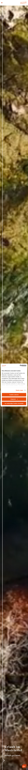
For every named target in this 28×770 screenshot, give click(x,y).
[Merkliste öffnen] (5, 2)
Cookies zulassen (14, 394)
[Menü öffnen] (1, 2)
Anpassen (13, 399)
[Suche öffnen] (6, 2)
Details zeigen (19, 390)
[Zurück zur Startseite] (23, 2)
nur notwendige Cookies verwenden (14, 403)
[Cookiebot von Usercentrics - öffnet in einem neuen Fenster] (20, 366)
